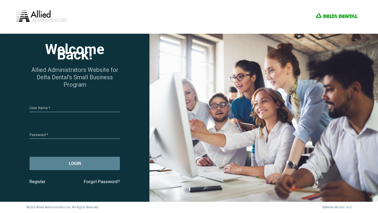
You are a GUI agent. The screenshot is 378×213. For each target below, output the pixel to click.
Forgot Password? (102, 181)
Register (37, 181)
